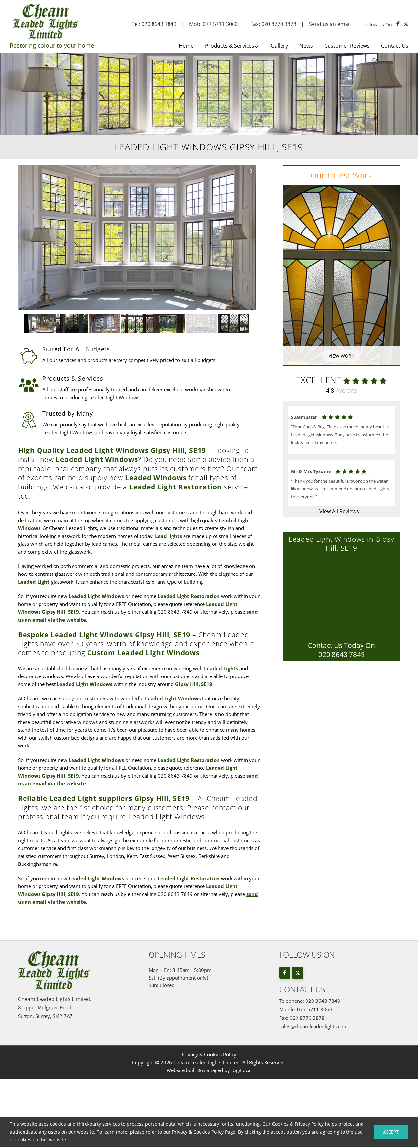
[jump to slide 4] (137, 323)
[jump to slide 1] (40, 323)
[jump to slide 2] (72, 323)
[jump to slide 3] (105, 323)
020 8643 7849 (158, 23)
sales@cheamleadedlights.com (313, 1026)
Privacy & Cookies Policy (209, 1054)
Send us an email (330, 23)
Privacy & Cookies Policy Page (203, 1132)
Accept (391, 1132)
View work (341, 356)
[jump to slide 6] (201, 323)
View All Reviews (339, 511)
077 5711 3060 (220, 23)
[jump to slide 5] (169, 323)
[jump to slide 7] (234, 323)
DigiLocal (241, 1070)
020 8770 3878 (278, 23)
